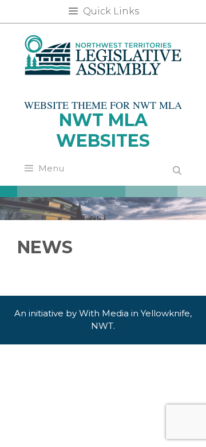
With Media (104, 313)
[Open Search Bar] (177, 171)
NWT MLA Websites (103, 130)
